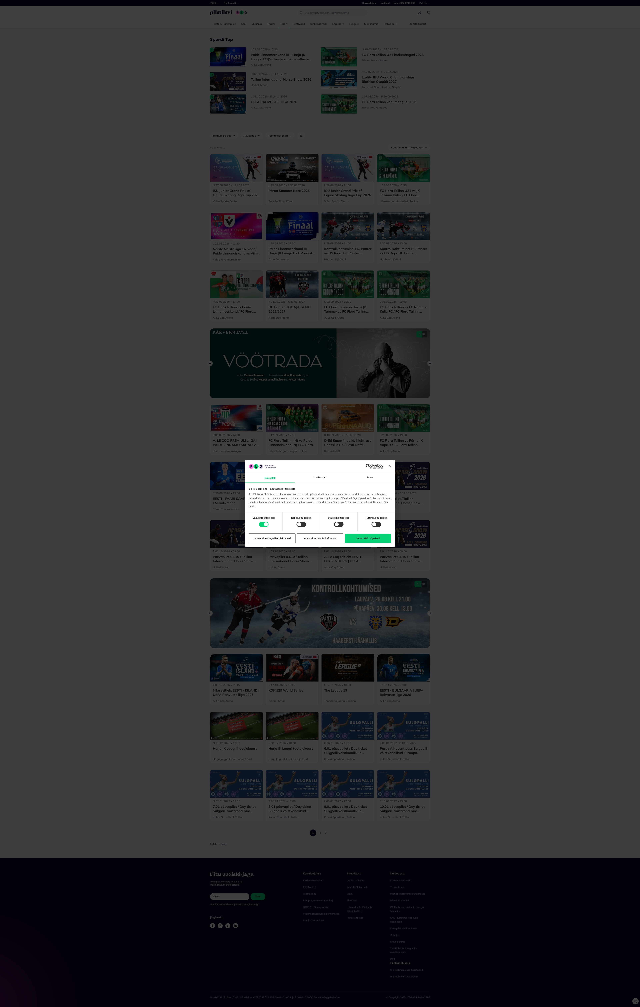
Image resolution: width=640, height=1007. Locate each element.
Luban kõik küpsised (368, 538)
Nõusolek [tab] (270, 478)
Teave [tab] (370, 477)
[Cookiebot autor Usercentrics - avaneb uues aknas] (368, 466)
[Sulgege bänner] (390, 466)
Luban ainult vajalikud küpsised (272, 538)
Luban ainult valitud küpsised (320, 538)
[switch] (301, 524)
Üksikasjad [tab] (320, 477)
